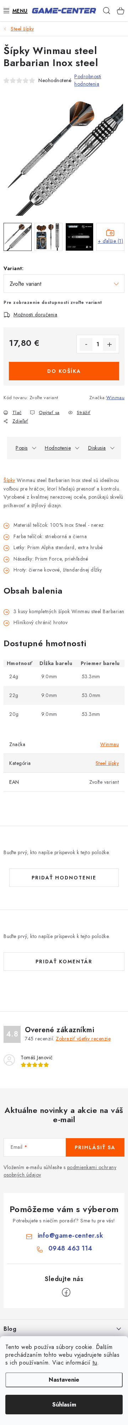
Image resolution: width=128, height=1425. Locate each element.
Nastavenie (64, 1380)
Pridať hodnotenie (64, 877)
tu (94, 1363)
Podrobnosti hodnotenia (87, 80)
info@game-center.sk (70, 1235)
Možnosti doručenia (35, 314)
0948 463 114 (70, 1248)
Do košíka (64, 371)
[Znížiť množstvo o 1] (86, 344)
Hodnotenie (58, 447)
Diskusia (97, 447)
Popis (22, 447)
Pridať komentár (64, 961)
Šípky (9, 480)
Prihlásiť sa (95, 1147)
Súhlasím (64, 1404)
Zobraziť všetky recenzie (83, 1038)
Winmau (115, 397)
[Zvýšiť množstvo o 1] (109, 344)
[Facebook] (66, 1292)
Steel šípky (107, 763)
